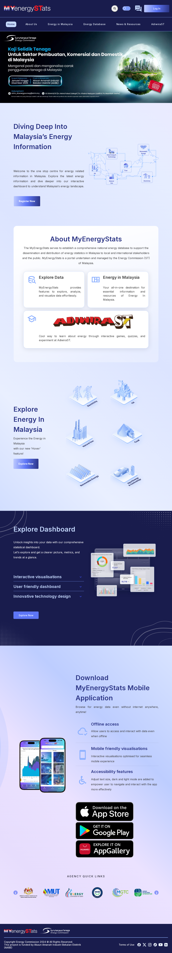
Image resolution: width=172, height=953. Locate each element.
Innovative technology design (42, 596)
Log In (156, 8)
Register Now (27, 201)
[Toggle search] (114, 8)
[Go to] (27, 9)
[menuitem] (11, 24)
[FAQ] (138, 8)
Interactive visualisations (37, 576)
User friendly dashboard (37, 586)
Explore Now (25, 463)
